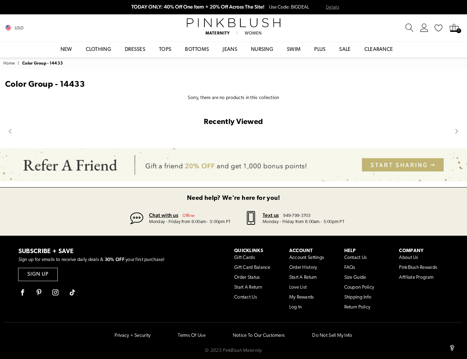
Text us (271, 215)
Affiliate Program (416, 277)
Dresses (135, 49)
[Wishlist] (438, 28)
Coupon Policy (359, 287)
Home (9, 63)
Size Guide (355, 277)
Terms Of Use (191, 335)
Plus (319, 49)
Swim (294, 49)
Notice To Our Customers (259, 335)
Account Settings (306, 257)
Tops (165, 49)
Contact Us (245, 297)
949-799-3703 (296, 215)
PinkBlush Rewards (418, 267)
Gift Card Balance (252, 267)
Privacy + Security (132, 335)
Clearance (378, 49)
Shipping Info (358, 297)
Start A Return (248, 287)
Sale (344, 49)
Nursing (262, 49)
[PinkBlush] (233, 23)
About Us (408, 257)
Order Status (247, 277)
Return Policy (357, 307)
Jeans (230, 49)
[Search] (409, 28)
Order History (303, 267)
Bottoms (197, 49)
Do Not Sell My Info (332, 335)
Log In (295, 307)
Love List (298, 287)
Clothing (98, 49)
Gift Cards (244, 257)
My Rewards (301, 297)
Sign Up (38, 274)
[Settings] (424, 28)
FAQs (350, 267)
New (66, 49)
